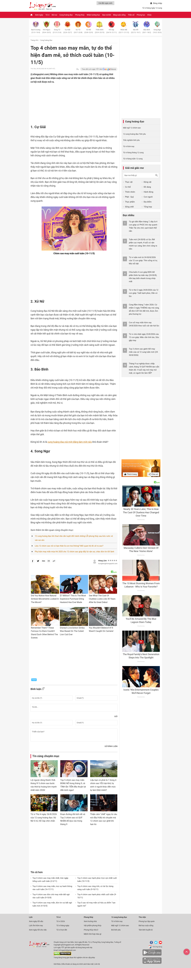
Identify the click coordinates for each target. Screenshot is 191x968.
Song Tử (57, 31)
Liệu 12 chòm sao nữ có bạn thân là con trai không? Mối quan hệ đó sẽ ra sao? (69, 546)
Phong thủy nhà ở (91, 930)
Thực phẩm (130, 202)
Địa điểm (148, 202)
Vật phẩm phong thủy (92, 925)
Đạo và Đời (106, 15)
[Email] (49, 561)
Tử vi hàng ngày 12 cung (152, 8)
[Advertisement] (69, 100)
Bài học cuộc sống (146, 925)
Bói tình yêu (116, 930)
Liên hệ (97, 964)
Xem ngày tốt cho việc (38, 930)
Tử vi (47, 15)
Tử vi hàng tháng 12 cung (133, 152)
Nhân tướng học (93, 15)
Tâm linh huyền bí (146, 930)
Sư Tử (78, 31)
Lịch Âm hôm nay (36, 925)
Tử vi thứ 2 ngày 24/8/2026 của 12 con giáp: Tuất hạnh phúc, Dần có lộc (143, 293)
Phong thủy (79, 15)
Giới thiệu (57, 964)
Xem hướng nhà (90, 921)
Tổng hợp (148, 207)
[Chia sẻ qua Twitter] (38, 561)
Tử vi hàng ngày (62, 925)
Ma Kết (135, 31)
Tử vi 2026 (60, 921)
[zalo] (43, 561)
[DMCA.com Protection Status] (62, 955)
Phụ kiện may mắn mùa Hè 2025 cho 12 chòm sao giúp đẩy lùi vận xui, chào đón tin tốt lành (74, 551)
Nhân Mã (124, 31)
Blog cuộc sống (119, 15)
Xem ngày (39, 15)
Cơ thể (128, 187)
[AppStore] (152, 963)
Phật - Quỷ (129, 197)
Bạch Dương (35, 31)
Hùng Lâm (102, 561)
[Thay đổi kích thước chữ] (77, 69)
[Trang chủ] (31, 15)
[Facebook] (151, 943)
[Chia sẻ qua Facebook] (33, 561)
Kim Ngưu (46, 31)
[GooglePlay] (152, 955)
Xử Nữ (88, 31)
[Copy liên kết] (54, 561)
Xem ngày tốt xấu (36, 921)
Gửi (115, 716)
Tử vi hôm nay (128, 146)
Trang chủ (34, 40)
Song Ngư (157, 31)
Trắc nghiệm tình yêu (131, 140)
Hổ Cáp (111, 31)
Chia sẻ (154, 474)
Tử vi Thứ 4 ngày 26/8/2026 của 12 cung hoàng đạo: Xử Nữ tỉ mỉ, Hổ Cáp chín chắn (44, 817)
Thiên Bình (99, 31)
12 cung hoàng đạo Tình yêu (134, 134)
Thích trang (131, 474)
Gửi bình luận (111, 746)
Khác (149, 15)
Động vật (147, 182)
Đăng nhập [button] (157, 3)
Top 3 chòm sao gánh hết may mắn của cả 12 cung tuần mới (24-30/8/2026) (143, 352)
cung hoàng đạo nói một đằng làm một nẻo (70, 442)
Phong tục (141, 15)
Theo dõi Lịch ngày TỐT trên (92, 69)
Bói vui (54, 15)
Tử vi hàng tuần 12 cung (133, 159)
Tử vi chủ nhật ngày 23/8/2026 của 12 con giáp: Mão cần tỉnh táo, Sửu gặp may (144, 337)
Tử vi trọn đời (61, 930)
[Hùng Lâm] (94, 561)
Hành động (148, 192)
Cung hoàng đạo (66, 15)
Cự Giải (67, 31)
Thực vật (129, 182)
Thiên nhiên (130, 192)
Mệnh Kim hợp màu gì (92, 934)
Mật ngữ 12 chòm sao (132, 128)
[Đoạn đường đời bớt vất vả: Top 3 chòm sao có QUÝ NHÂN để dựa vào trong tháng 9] (73, 802)
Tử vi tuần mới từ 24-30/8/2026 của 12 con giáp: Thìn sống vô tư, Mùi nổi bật (143, 260)
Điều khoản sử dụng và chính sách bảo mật (78, 964)
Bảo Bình (146, 31)
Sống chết (129, 207)
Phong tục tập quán (147, 921)
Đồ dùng (147, 187)
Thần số (131, 15)
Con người (148, 197)
